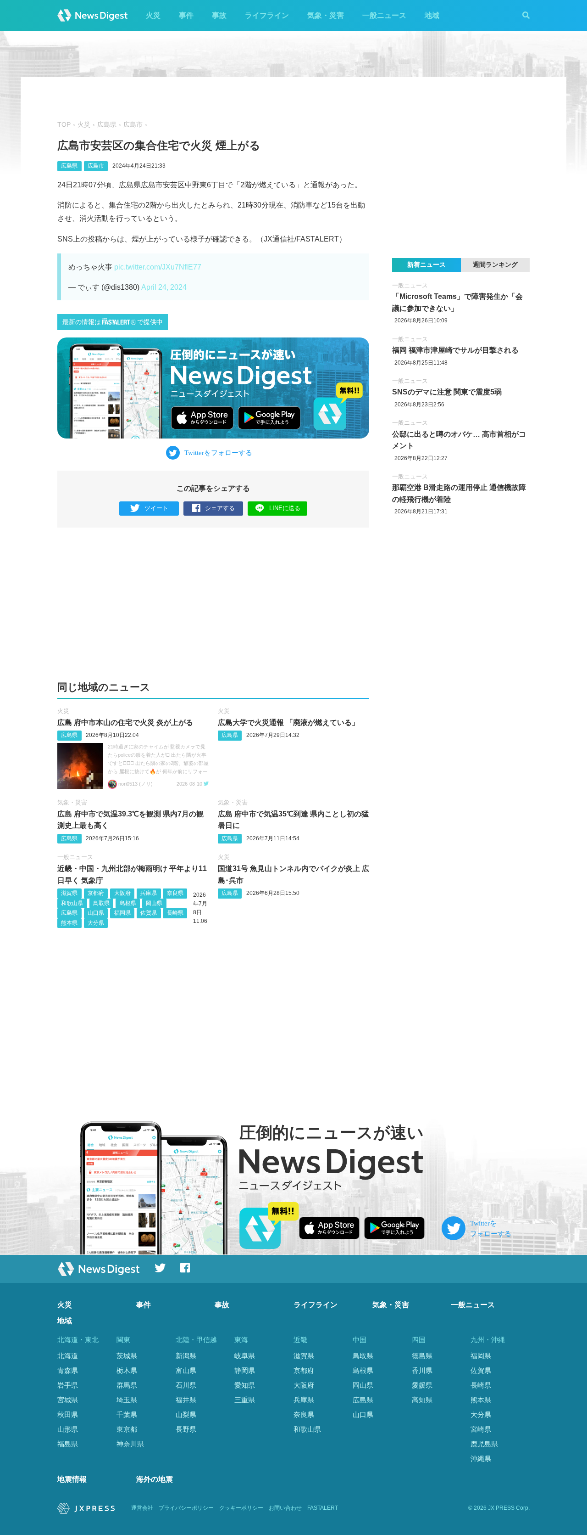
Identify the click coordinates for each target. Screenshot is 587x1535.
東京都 (126, 1429)
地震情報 (72, 1479)
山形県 (67, 1429)
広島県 (106, 124)
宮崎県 (481, 1429)
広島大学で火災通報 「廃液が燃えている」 (288, 722)
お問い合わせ (285, 1508)
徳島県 (422, 1356)
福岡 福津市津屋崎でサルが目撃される (455, 350)
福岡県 (122, 913)
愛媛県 (422, 1385)
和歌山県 (72, 903)
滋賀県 (69, 893)
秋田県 (67, 1414)
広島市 (133, 124)
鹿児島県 (484, 1444)
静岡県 (244, 1370)
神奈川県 (130, 1444)
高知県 (422, 1400)
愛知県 (244, 1385)
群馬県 (126, 1385)
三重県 (244, 1400)
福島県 (67, 1444)
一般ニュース (384, 15)
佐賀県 (148, 913)
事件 (186, 15)
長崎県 (175, 913)
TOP (64, 124)
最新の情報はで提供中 (112, 322)
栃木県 (126, 1370)
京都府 (96, 893)
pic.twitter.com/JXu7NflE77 (157, 267)
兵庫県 (148, 893)
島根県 (128, 903)
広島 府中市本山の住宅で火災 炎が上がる (125, 722)
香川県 (422, 1370)
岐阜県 (244, 1356)
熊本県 (69, 923)
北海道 (67, 1356)
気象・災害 (325, 15)
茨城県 (126, 1356)
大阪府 (122, 893)
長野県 (186, 1429)
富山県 (186, 1370)
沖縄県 (481, 1458)
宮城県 (67, 1400)
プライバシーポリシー (186, 1508)
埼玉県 (126, 1400)
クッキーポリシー (241, 1508)
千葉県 (126, 1414)
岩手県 (67, 1385)
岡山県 (154, 903)
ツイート (156, 508)
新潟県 (186, 1356)
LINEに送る (284, 508)
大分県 (96, 923)
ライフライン (267, 15)
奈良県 (175, 893)
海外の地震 (154, 1479)
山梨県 (186, 1414)
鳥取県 (101, 903)
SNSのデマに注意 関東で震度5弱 (447, 392)
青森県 (67, 1370)
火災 (153, 15)
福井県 (186, 1400)
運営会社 (142, 1508)
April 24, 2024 (164, 287)
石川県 (186, 1385)
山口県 (96, 913)
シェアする (220, 508)
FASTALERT (322, 1508)
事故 (219, 15)
